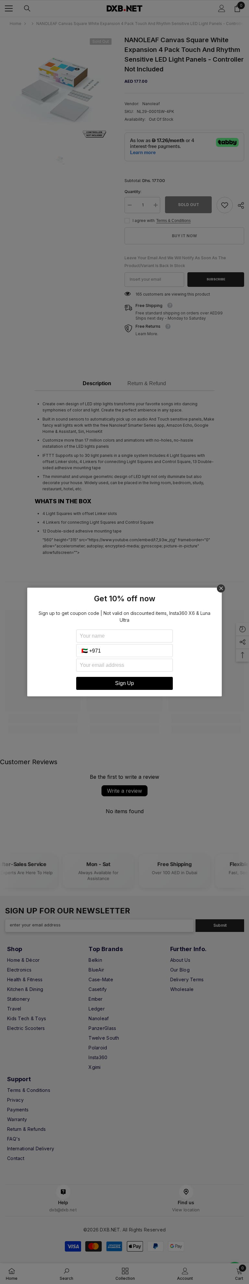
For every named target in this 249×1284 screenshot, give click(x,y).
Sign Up (124, 683)
